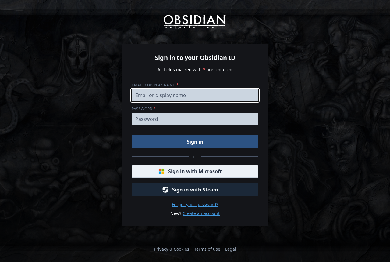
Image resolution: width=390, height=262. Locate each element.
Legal (230, 249)
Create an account (201, 213)
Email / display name (155, 85)
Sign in (195, 141)
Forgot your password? (195, 204)
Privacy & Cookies (171, 249)
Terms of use (207, 249)
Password (144, 108)
